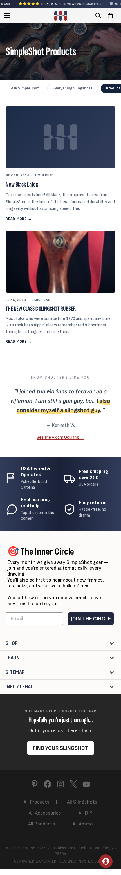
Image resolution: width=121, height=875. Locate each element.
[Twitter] (73, 784)
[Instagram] (60, 784)
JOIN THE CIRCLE (91, 618)
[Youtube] (86, 784)
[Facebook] (47, 784)
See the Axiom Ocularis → (60, 437)
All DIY (85, 813)
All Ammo (83, 824)
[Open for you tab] (106, 861)
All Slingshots (82, 802)
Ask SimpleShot (25, 88)
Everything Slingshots (73, 88)
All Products (37, 802)
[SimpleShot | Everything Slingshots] (60, 15)
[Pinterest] (35, 784)
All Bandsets (41, 824)
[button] (110, 15)
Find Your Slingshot (60, 748)
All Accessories (45, 813)
